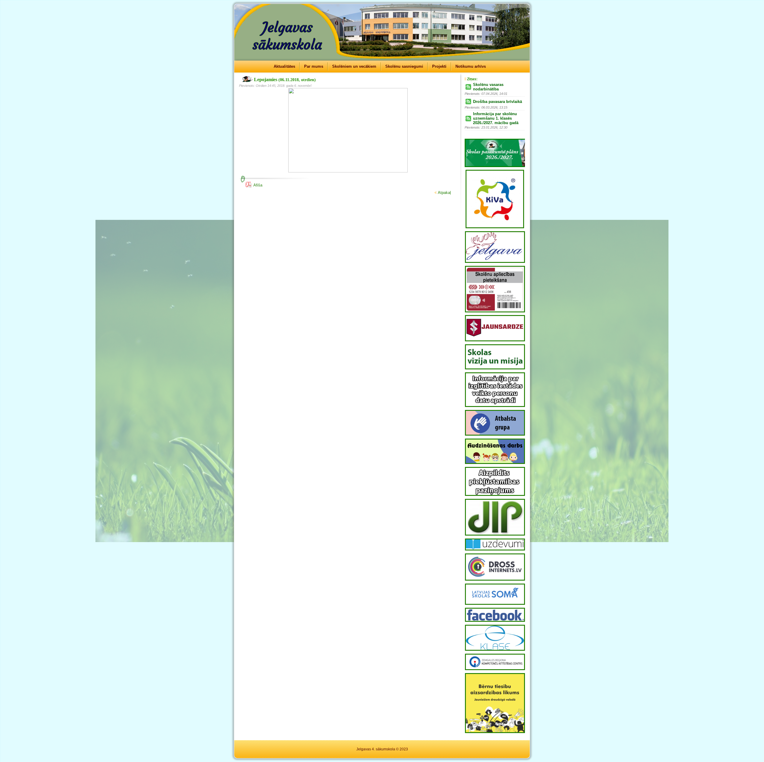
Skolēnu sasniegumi (404, 66)
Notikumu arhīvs (470, 66)
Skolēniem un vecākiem (354, 66)
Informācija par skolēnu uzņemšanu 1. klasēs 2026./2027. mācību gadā (495, 118)
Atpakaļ (444, 192)
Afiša (257, 185)
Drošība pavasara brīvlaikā (497, 101)
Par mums (313, 66)
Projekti (439, 66)
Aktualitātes (284, 66)
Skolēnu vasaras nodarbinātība (488, 86)
